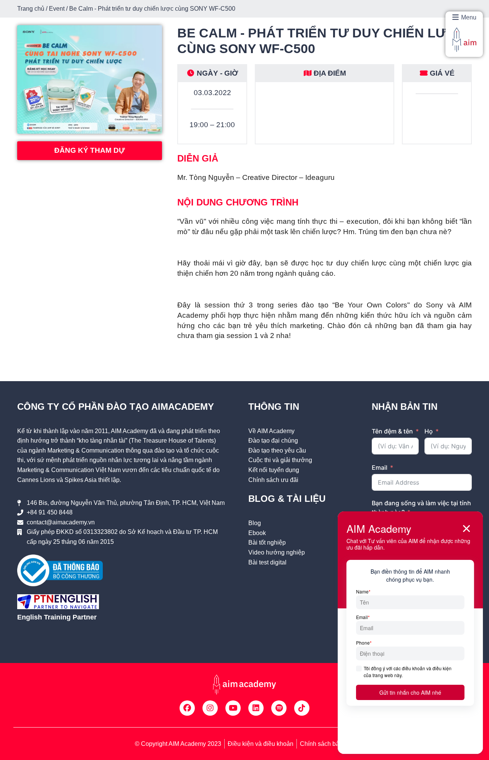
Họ (428, 431)
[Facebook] (187, 708)
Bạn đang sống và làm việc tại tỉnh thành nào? (421, 507)
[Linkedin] (256, 708)
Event (57, 8)
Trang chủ (30, 8)
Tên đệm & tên (392, 431)
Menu (468, 17)
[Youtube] (233, 708)
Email (379, 467)
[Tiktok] (301, 708)
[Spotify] (279, 708)
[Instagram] (210, 708)
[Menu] (455, 17)
